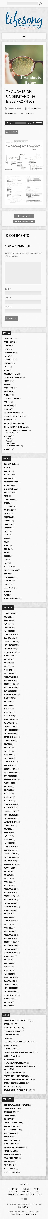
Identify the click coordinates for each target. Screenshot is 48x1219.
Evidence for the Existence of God (19, 1042)
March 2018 (9, 932)
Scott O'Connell (11, 1172)
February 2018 (10, 935)
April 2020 (8, 882)
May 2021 (7, 836)
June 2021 (8, 832)
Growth (7, 363)
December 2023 (10, 726)
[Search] (40, 3)
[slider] (39, 123)
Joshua (7, 549)
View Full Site (24, 1184)
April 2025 (8, 670)
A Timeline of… (25, 216)
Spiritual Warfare (12, 413)
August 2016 (9, 999)
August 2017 (9, 956)
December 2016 (10, 984)
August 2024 (9, 698)
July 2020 (8, 871)
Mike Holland (10, 1151)
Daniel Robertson (12, 1109)
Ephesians (8, 510)
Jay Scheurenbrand (12, 1130)
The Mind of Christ (13, 446)
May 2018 (7, 924)
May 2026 (7, 624)
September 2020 (10, 864)
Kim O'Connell (10, 1144)
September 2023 (10, 737)
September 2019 (10, 907)
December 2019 (10, 896)
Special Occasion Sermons (15, 1083)
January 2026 (9, 638)
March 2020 (9, 886)
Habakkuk (8, 524)
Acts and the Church (13, 1028)
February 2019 (10, 921)
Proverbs (8, 581)
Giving (36, 1192)
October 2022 (10, 776)
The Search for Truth (14, 423)
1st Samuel (9, 478)
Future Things (10, 1049)
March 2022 (9, 801)
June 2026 (8, 620)
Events (37, 1189)
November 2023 (10, 730)
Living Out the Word (13, 377)
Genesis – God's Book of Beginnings (19, 1052)
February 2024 (10, 719)
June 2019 (8, 917)
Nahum (7, 574)
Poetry (8, 441)
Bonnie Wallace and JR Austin (17, 1105)
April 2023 (8, 755)
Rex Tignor (9, 1165)
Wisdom (7, 436)
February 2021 (10, 847)
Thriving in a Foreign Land (15, 427)
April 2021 (8, 840)
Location (13, 1192)
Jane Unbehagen (11, 1126)
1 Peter (7, 471)
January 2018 (9, 939)
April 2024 (8, 712)
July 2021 (8, 829)
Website (8, 307)
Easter (7, 1038)
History (8, 439)
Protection (9, 388)
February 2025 (10, 677)
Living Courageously (13, 1072)
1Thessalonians (11, 482)
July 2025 (8, 659)
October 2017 (10, 949)
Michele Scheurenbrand (14, 1147)
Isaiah (6, 535)
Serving (7, 409)
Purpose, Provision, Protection (18, 1079)
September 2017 (10, 953)
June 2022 (8, 790)
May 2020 (7, 878)
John (6, 545)
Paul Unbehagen (11, 1158)
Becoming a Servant (13, 1031)
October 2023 (10, 734)
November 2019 (10, 900)
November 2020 (10, 857)
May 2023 (7, 751)
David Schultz (10, 1112)
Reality (7, 402)
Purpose (7, 395)
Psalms (7, 584)
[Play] (7, 123)
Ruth (6, 595)
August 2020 (9, 868)
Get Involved (14, 1189)
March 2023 (9, 758)
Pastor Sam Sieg (34, 108)
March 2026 (9, 631)
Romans (7, 591)
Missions (8, 381)
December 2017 (10, 942)
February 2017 (10, 977)
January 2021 (9, 850)
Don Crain (8, 1119)
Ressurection (10, 433)
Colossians (9, 500)
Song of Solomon (12, 598)
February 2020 (10, 889)
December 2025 (10, 642)
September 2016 (10, 995)
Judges (7, 556)
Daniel (7, 503)
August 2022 (9, 783)
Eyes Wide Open (10, 1045)
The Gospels (10, 443)
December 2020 (10, 854)
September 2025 (10, 652)
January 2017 (9, 981)
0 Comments (29, 113)
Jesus (6, 370)
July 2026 (8, 617)
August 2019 (9, 910)
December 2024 (10, 684)
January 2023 (9, 765)
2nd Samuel (9, 492)
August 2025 (9, 656)
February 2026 (10, 635)
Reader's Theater (11, 399)
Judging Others (11, 374)
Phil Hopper (9, 1161)
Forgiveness (9, 360)
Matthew (8, 567)
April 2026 (8, 627)
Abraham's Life (10, 1024)
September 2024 (10, 695)
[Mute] (34, 123)
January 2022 (9, 808)
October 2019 (10, 903)
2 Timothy (8, 485)
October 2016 (10, 992)
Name (8, 289)
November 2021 (10, 815)
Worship (8, 449)
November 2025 (10, 645)
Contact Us (25, 1192)
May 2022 (7, 794)
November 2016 (10, 988)
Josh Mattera (10, 1133)
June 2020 (8, 875)
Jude (6, 553)
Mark (6, 563)
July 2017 (8, 960)
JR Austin (8, 1137)
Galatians (8, 517)
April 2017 (8, 970)
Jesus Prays (9, 1060)
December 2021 (10, 811)
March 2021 (9, 843)
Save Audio (12, 132)
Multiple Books (11, 570)
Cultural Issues (11, 1035)
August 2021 (9, 825)
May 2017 (7, 967)
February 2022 (10, 804)
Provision (8, 391)
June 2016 (8, 1006)
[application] (24, 123)
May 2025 (7, 666)
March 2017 (9, 974)
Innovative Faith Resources (28, 1214)
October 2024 (10, 691)
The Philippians (11, 1087)
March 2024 (9, 716)
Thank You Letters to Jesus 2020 (20, 1194)
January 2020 (9, 893)
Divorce (7, 349)
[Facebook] (25, 1199)
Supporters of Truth (13, 416)
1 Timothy (8, 475)
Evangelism (9, 353)
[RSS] (22, 1199)
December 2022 (10, 769)
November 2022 (10, 772)
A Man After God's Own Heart (17, 1021)
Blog (39, 1194)
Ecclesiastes (9, 507)
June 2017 (8, 963)
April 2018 (8, 928)
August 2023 (9, 741)
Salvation (8, 406)
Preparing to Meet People (15, 1076)
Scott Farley (10, 1169)
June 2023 (8, 748)
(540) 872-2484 (25, 1207)
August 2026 (9, 613)
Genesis (7, 521)
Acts (6, 496)
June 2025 (8, 663)
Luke (6, 560)
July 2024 (8, 702)
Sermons (26, 1189)
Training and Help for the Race (18, 1090)
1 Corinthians (10, 464)
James (6, 538)
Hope (6, 367)
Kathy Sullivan (10, 1140)
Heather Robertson (13, 1123)
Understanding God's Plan (15, 430)
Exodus (7, 514)
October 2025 (10, 649)
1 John (7, 468)
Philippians (9, 577)
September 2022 (10, 779)
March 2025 (9, 673)
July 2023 (8, 744)
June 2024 (8, 705)
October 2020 (10, 861)
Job (5, 542)
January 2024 (9, 723)
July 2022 (8, 787)
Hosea (6, 531)
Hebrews (8, 528)
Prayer (7, 384)
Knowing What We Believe (15, 1063)
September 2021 (10, 822)
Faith (6, 356)
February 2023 (10, 762)
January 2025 (9, 681)
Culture (7, 346)
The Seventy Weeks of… (22, 221)
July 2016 (8, 1002)
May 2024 (7, 709)
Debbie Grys (9, 1116)
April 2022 (8, 797)
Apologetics (9, 342)
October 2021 (10, 818)
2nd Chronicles (11, 489)
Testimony (8, 420)
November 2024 (10, 688)
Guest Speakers (11, 1056)
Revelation (9, 588)
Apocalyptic (12, 113)
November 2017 (10, 946)
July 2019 (8, 914)
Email (8, 298)
